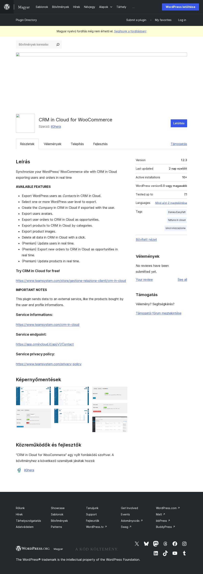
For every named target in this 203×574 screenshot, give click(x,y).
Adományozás (132, 520)
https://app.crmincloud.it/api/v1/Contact (45, 344)
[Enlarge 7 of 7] (122, 422)
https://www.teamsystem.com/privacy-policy (48, 364)
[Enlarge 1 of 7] (46, 392)
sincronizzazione (176, 228)
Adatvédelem (25, 526)
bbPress (163, 520)
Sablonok (57, 514)
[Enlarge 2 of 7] (46, 414)
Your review (144, 279)
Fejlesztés (100, 144)
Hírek (19, 514)
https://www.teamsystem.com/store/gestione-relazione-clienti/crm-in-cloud (71, 281)
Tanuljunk (92, 508)
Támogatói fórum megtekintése (158, 313)
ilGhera (56, 126)
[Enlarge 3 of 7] (84, 392)
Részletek (27, 144)
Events (125, 514)
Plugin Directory (26, 20)
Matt (160, 514)
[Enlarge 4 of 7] (84, 414)
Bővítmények (59, 520)
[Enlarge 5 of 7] (122, 392)
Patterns (56, 526)
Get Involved (129, 508)
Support (91, 514)
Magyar (58, 548)
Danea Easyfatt (177, 212)
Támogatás (179, 144)
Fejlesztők (92, 520)
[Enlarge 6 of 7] (122, 408)
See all (182, 279)
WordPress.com (168, 508)
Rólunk (20, 508)
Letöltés (179, 123)
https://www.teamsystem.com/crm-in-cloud (47, 325)
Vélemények (52, 144)
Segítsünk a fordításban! (130, 31)
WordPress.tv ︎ (96, 526)
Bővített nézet (146, 239)
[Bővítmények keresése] (58, 44)
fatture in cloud (177, 220)
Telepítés (77, 144)
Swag (126, 526)
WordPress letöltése (180, 7)
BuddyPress (165, 526)
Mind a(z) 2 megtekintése (171, 202)
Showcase (58, 508)
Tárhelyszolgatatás (28, 520)
